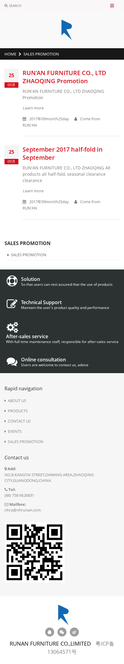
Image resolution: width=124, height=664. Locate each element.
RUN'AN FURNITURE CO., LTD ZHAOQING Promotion (64, 77)
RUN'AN (30, 125)
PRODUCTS (18, 411)
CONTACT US (19, 421)
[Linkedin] (74, 632)
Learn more (33, 108)
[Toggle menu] (112, 5)
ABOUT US (17, 400)
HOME (10, 54)
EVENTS (15, 431)
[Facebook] (49, 632)
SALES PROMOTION (28, 254)
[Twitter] (62, 632)
